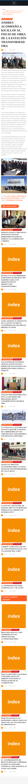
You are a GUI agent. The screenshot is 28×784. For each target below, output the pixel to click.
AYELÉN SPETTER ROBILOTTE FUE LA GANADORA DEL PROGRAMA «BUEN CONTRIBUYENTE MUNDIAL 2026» (13, 399)
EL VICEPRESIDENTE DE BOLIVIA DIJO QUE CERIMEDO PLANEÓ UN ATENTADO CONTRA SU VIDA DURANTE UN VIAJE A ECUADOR (14, 764)
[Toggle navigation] (14, 2)
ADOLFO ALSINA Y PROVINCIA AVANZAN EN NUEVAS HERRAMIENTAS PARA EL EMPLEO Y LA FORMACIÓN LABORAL (13, 237)
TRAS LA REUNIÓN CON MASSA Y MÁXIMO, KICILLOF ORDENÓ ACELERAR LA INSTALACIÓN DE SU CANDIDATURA (14, 678)
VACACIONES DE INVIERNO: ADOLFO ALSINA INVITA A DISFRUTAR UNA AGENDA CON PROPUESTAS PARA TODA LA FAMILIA (13, 366)
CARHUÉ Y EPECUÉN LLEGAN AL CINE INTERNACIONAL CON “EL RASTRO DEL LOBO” (14, 549)
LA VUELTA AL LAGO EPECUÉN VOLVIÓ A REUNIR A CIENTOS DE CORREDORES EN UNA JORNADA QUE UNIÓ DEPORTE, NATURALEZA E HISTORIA (14, 432)
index (5, 49)
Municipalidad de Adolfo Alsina (14, 200)
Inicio (3, 9)
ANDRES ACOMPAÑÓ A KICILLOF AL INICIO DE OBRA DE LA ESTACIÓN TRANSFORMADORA (12, 12)
